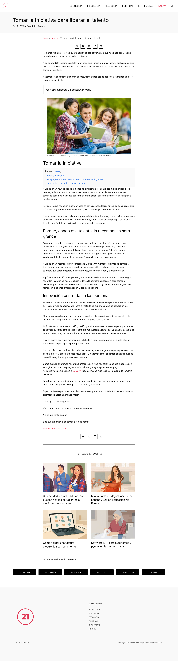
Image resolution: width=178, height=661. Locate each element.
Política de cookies (134, 643)
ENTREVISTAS (145, 6)
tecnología (94, 609)
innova (92, 629)
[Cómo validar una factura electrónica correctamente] (65, 537)
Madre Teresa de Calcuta (56, 428)
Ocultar (57, 172)
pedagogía (94, 617)
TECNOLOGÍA (75, 6)
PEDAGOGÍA (111, 6)
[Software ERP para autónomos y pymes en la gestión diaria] (113, 537)
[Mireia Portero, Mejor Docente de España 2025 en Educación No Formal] (113, 490)
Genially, (77, 371)
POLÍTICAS (127, 6)
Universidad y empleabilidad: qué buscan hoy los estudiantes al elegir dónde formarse (64, 499)
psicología (94, 613)
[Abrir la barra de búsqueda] (172, 6)
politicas (93, 621)
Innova (54, 38)
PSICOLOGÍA (93, 6)
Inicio (45, 38)
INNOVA (162, 6)
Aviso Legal (120, 643)
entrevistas (94, 625)
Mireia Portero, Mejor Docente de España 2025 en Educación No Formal (112, 499)
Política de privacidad (152, 643)
